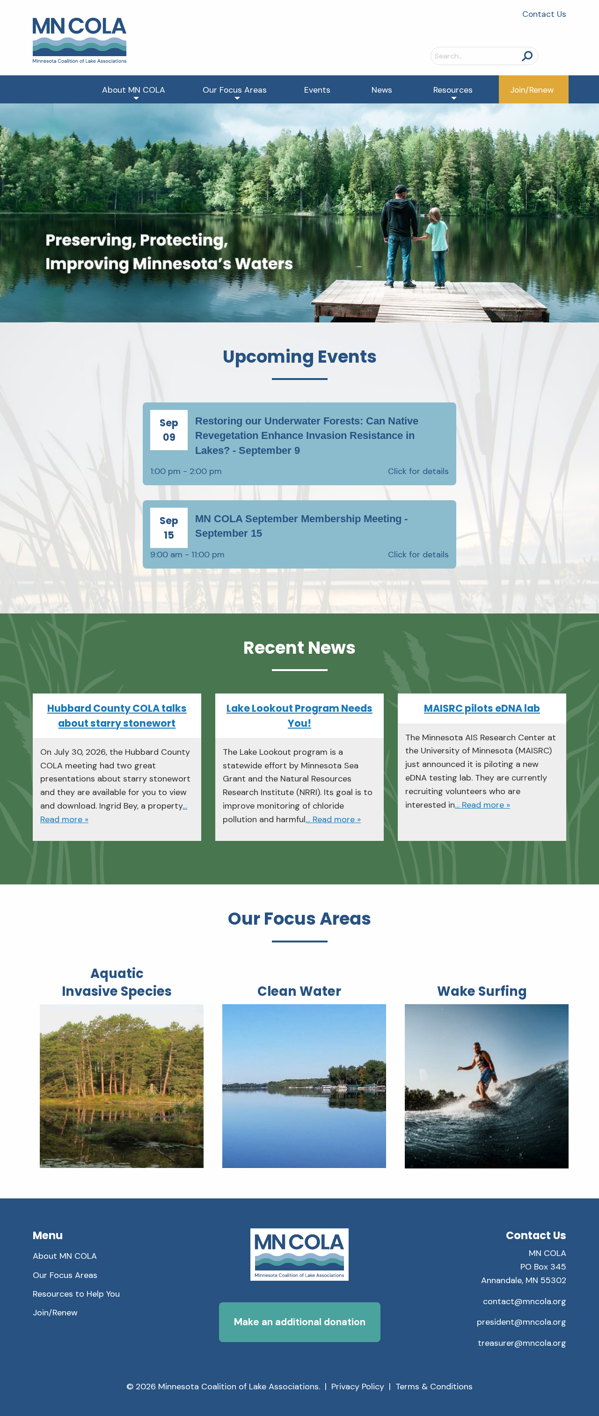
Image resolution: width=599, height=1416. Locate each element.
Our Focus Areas (235, 90)
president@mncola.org (521, 1322)
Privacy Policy (357, 1386)
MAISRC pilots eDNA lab (482, 708)
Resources (453, 90)
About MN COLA (133, 90)
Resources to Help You (76, 1293)
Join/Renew (532, 90)
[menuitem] (133, 89)
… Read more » (333, 819)
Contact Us (544, 14)
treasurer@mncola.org (522, 1343)
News (382, 90)
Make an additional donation (299, 1321)
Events (317, 90)
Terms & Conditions (434, 1386)
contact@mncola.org (524, 1301)
